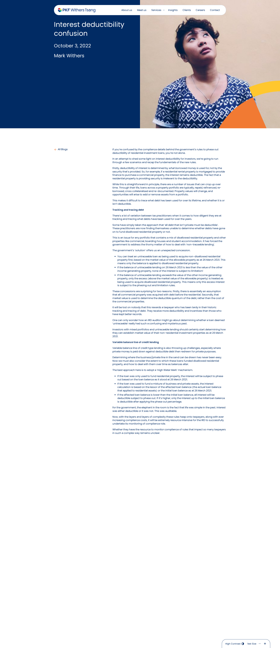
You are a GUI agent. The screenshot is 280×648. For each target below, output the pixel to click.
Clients (187, 10)
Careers (200, 10)
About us (126, 10)
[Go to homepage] (76, 10)
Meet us (141, 10)
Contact (215, 10)
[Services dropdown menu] (164, 10)
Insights (173, 10)
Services (156, 10)
